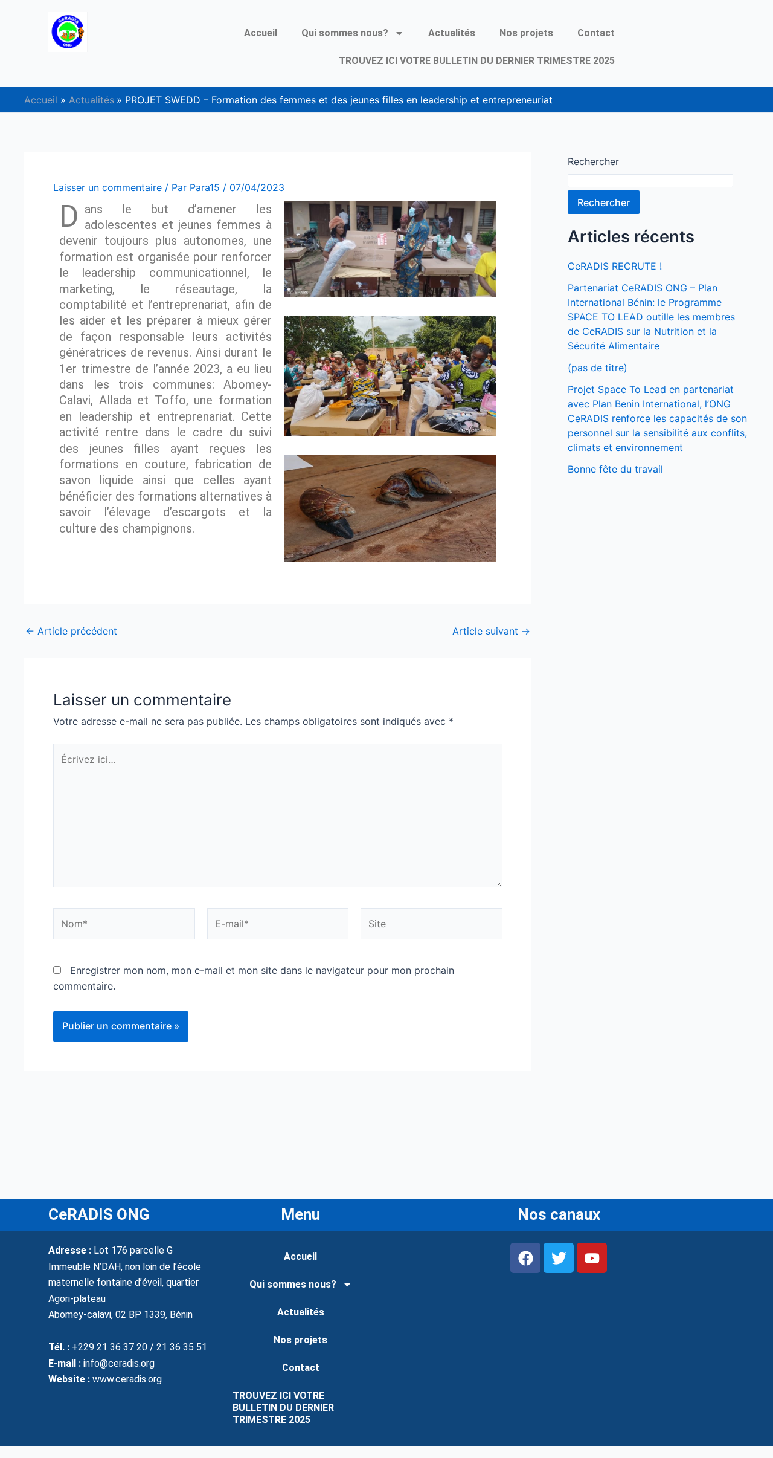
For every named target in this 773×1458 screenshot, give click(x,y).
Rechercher (593, 161)
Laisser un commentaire (107, 187)
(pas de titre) (597, 367)
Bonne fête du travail (615, 469)
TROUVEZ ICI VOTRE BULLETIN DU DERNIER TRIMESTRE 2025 (477, 60)
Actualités (451, 33)
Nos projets (526, 33)
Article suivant (491, 631)
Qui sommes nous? (344, 33)
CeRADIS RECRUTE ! (615, 266)
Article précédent (71, 631)
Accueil (260, 33)
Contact (596, 33)
